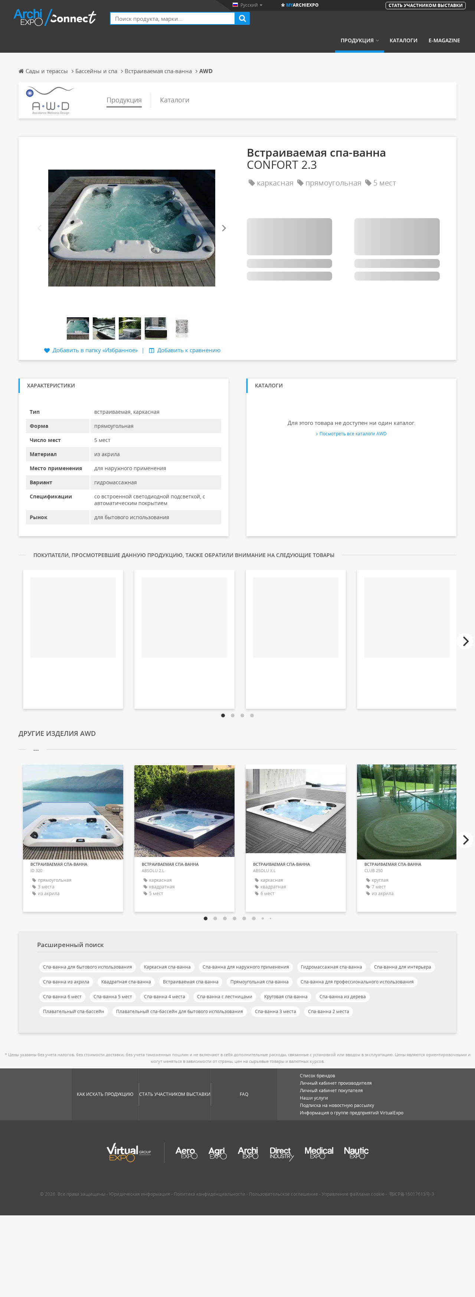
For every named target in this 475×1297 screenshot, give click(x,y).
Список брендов (317, 1075)
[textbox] (172, 18)
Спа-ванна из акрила (66, 982)
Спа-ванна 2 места (328, 1011)
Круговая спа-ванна (286, 996)
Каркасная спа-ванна (167, 967)
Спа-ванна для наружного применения (246, 967)
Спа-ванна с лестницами (224, 996)
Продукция (357, 40)
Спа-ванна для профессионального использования (357, 982)
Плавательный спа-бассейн (73, 1011)
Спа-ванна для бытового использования (87, 967)
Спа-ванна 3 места (275, 1011)
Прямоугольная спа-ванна (259, 982)
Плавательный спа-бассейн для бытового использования (179, 1011)
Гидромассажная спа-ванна (331, 967)
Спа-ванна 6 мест (62, 996)
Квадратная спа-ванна (126, 982)
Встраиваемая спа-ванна (191, 982)
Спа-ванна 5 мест (113, 996)
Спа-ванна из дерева (343, 996)
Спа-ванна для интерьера (402, 967)
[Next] (223, 228)
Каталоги (403, 40)
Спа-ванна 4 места (164, 996)
